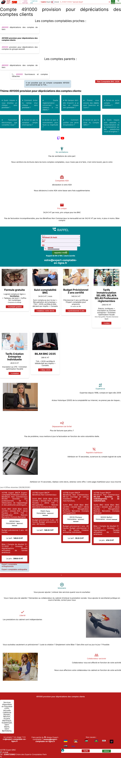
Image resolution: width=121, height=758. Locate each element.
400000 (19, 74)
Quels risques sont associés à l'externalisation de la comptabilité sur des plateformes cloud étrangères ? (111, 126)
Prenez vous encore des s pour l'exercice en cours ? (91, 103)
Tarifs (85, 751)
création (15, 373)
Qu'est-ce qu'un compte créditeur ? (111, 102)
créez (107, 323)
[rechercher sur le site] (1, 757)
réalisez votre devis (46, 311)
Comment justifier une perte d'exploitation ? (70, 122)
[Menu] (109, 2)
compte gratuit (15, 307)
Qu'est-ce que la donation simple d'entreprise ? (30, 122)
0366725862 (9, 754)
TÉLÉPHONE (50, 247)
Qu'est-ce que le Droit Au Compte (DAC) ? (91, 122)
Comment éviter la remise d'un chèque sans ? (30, 103)
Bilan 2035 (46, 370)
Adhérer (106, 751)
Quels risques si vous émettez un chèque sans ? (9, 103)
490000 (5, 27)
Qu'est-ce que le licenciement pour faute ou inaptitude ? (50, 123)
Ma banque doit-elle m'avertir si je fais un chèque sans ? (70, 103)
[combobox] (60, 237)
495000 (5, 47)
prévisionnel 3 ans (76, 311)
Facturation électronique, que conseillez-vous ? (9, 122)
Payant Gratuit (52, 2)
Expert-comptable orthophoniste (9, 565)
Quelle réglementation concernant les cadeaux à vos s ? (50, 105)
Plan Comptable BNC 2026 (108, 81)
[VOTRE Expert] (62, 750)
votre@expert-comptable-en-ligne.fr (60, 261)
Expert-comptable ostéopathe (14, 569)
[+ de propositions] (60, 575)
